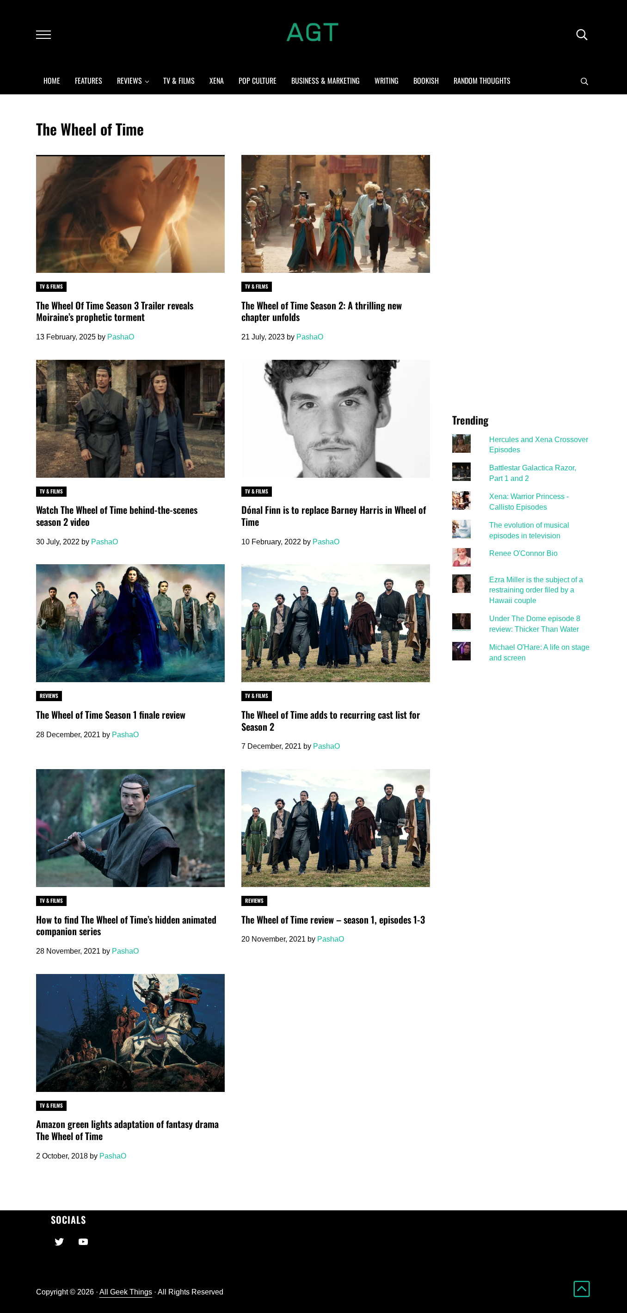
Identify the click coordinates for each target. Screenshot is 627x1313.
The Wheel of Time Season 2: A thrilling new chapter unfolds (321, 311)
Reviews (49, 695)
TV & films (51, 286)
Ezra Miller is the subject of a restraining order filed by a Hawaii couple (536, 590)
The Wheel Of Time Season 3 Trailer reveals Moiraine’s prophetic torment (114, 311)
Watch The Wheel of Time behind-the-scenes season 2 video (116, 516)
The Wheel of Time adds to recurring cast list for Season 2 (330, 721)
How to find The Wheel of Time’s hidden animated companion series (126, 925)
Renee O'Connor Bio (523, 553)
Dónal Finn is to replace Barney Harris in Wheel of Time (333, 516)
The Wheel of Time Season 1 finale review (110, 715)
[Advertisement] (521, 258)
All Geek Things (125, 1292)
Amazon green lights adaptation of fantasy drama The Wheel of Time (127, 1130)
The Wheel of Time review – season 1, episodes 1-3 (333, 920)
